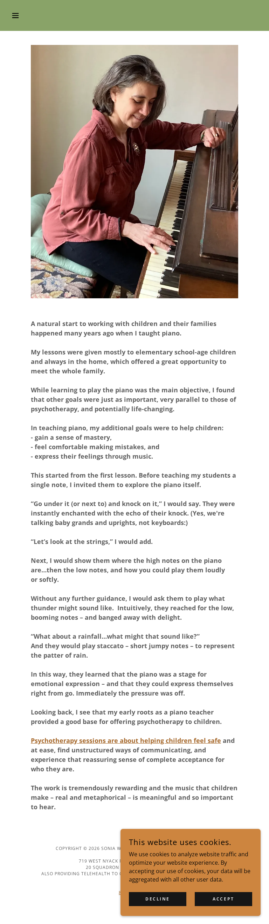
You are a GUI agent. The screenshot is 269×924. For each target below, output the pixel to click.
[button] (27, 15)
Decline (157, 899)
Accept (223, 899)
